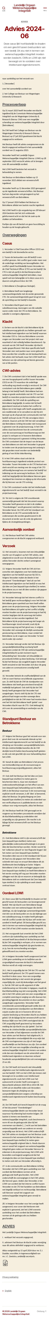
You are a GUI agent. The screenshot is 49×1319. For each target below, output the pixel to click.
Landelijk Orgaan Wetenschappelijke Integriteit (24, 8)
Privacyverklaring (10, 1277)
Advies (24, 22)
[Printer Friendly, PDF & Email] (5, 1263)
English (8, 1291)
